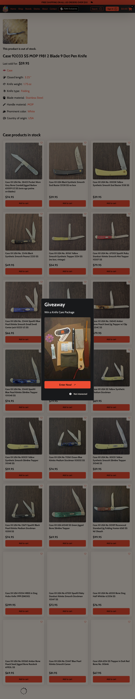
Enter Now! (65, 384)
